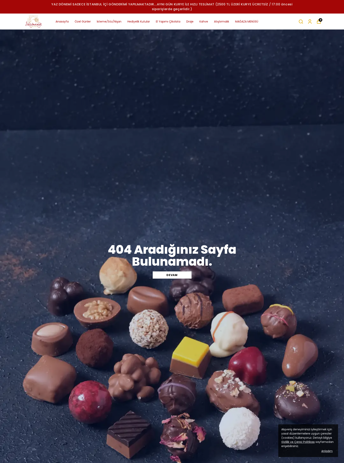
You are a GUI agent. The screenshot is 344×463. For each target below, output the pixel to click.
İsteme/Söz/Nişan (109, 21)
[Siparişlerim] (309, 21)
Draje (190, 21)
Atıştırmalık (221, 21)
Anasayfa (62, 21)
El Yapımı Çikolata (168, 21)
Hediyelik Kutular (138, 21)
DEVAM (172, 275)
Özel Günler (83, 21)
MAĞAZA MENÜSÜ (246, 21)
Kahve (203, 21)
